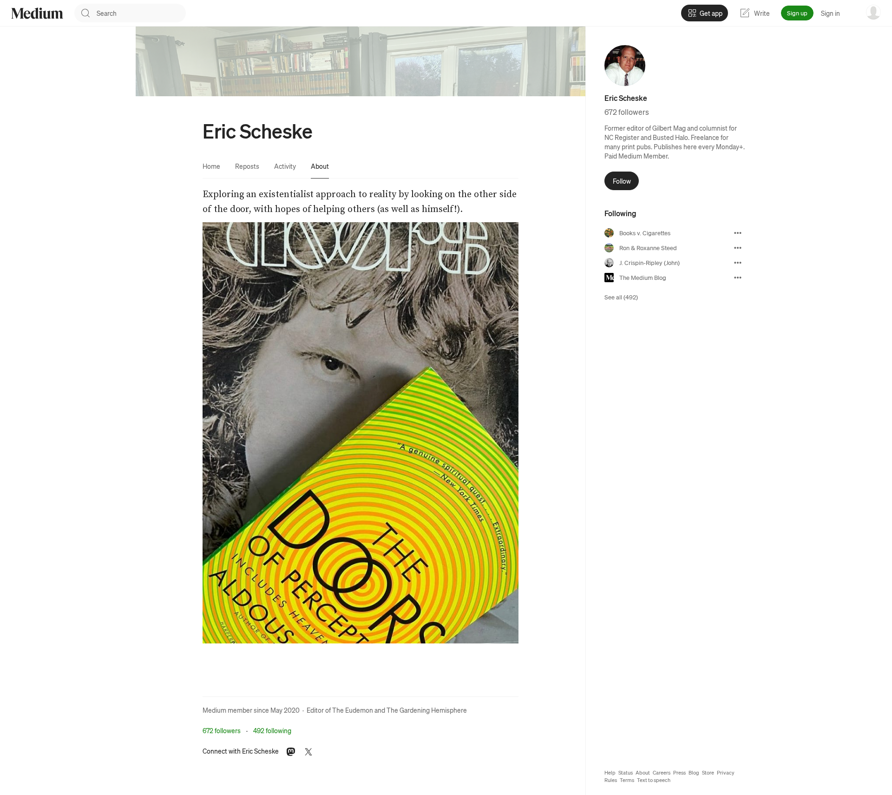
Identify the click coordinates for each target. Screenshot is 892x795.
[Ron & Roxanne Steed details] (737, 247)
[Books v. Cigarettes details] (737, 232)
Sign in (830, 13)
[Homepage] (37, 13)
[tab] (211, 166)
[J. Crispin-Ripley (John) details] (737, 262)
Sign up (797, 13)
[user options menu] (873, 12)
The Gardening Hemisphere (427, 710)
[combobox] (141, 13)
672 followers (222, 730)
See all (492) (621, 297)
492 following (272, 730)
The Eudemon (352, 710)
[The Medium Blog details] (737, 277)
